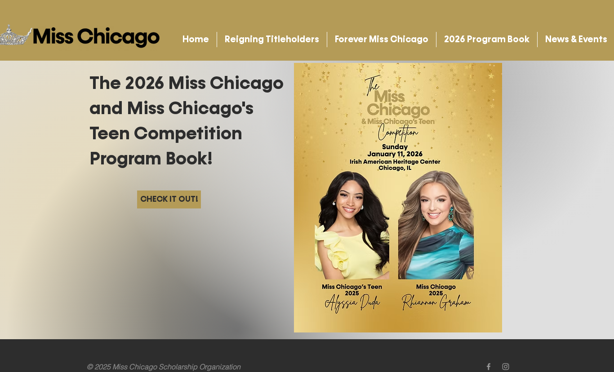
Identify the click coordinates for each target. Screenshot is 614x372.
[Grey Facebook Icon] (488, 366)
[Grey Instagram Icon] (505, 366)
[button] (272, 39)
